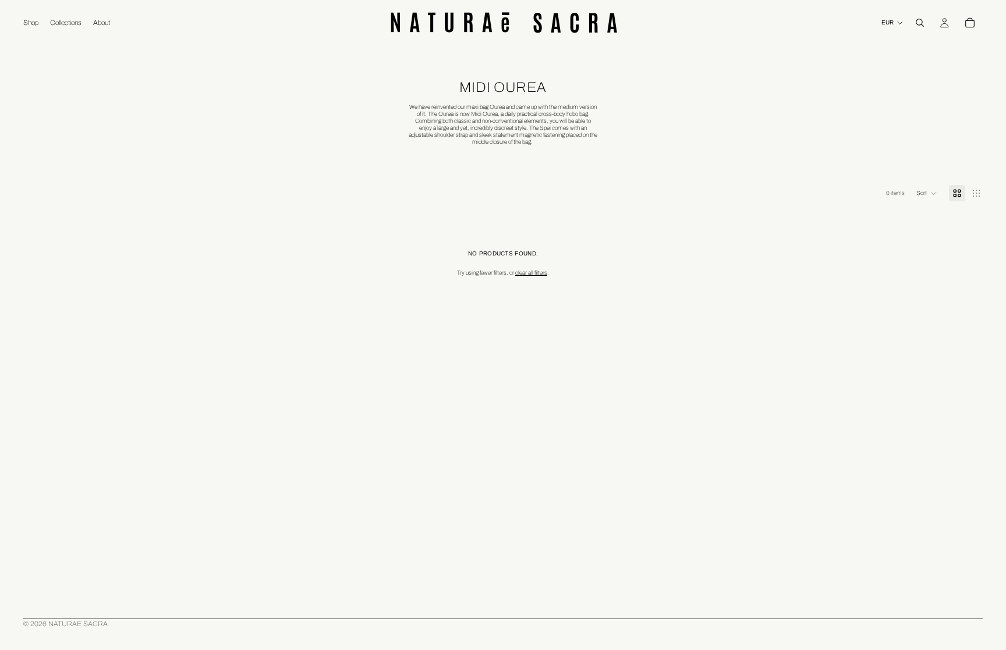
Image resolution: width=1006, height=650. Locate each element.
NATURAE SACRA (78, 624)
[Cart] (970, 22)
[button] (926, 193)
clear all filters (531, 272)
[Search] (920, 22)
